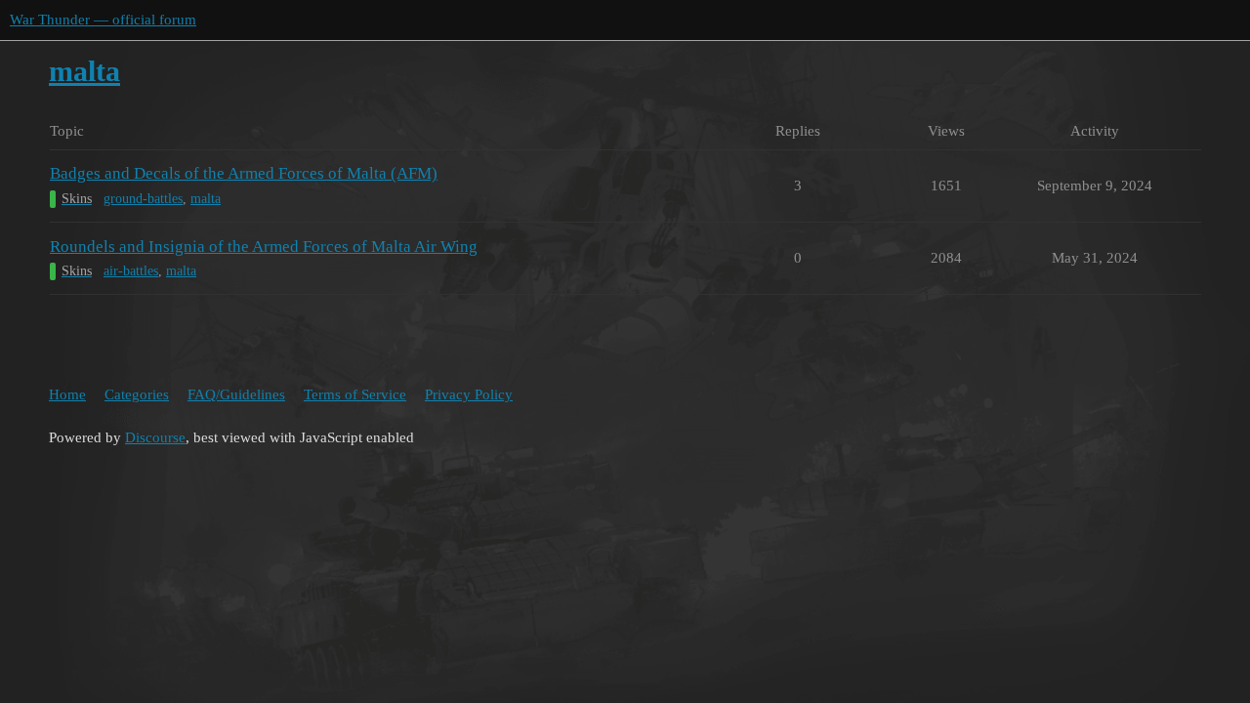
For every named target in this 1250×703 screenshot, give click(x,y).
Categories (136, 394)
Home (67, 394)
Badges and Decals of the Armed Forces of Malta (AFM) (244, 173)
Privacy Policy (469, 394)
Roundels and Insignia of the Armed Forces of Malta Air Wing (264, 246)
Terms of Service (355, 394)
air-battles (131, 271)
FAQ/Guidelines (236, 394)
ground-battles (143, 198)
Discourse (155, 437)
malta (205, 198)
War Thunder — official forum (103, 19)
